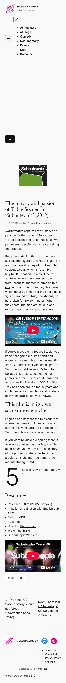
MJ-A (30, 223)
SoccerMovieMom (27, 6)
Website (31, 535)
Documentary (43, 223)
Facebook (14, 521)
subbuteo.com (15, 269)
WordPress (41, 668)
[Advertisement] (33, 97)
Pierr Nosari (28, 526)
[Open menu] (8, 38)
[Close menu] (16, 19)
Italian (11, 577)
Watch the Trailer (19, 530)
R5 (21, 577)
